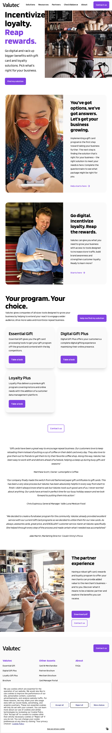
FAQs (78, 665)
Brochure (7, 680)
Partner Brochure (47, 670)
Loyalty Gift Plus (10, 675)
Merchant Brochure (47, 675)
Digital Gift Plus (10, 670)
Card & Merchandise (48, 665)
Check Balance (71, 4)
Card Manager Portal (48, 680)
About (84, 4)
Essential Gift (9, 665)
